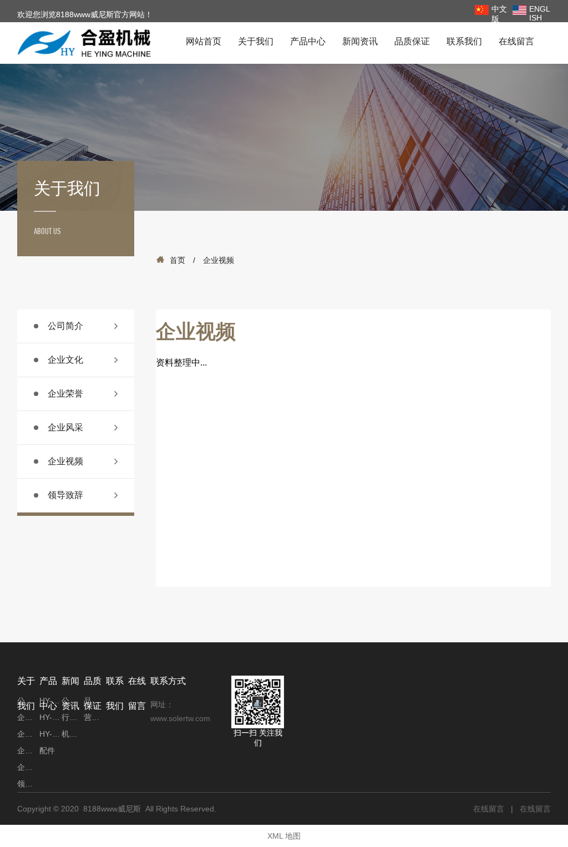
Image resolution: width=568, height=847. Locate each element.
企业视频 (65, 461)
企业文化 (65, 359)
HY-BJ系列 (50, 733)
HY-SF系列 (50, 717)
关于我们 (255, 41)
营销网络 (95, 717)
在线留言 (516, 41)
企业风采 (65, 427)
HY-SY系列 (50, 700)
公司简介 (65, 326)
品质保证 (412, 41)
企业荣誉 (65, 393)
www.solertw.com (180, 718)
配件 (47, 750)
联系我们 (464, 41)
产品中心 (308, 41)
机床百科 (73, 733)
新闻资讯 (360, 41)
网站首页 (203, 41)
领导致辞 (65, 495)
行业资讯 (73, 717)
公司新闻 (73, 700)
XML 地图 (284, 835)
